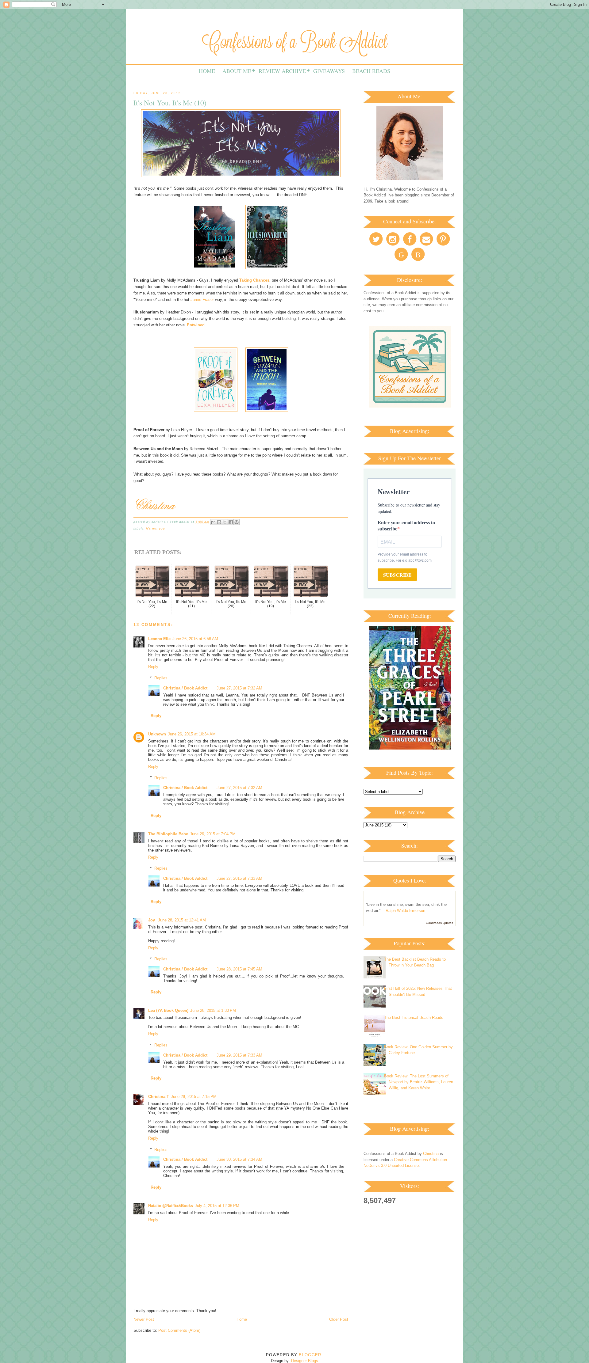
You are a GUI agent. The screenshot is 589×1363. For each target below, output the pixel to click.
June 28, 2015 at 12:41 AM (182, 920)
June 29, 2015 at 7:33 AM (239, 1055)
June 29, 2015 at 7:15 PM (194, 1096)
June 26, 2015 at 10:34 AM (192, 734)
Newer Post (143, 1319)
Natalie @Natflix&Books (170, 1205)
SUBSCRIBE (397, 574)
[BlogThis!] (219, 522)
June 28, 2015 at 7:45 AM (239, 969)
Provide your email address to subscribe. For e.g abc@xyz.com (405, 557)
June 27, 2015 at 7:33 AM (239, 878)
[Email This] (213, 522)
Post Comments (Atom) (179, 1330)
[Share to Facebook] (231, 522)
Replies (160, 678)
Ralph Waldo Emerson (405, 910)
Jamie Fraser (202, 299)
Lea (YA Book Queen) (168, 1010)
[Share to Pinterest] (236, 522)
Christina (431, 1153)
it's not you (155, 528)
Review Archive (282, 70)
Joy (152, 920)
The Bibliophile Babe (168, 834)
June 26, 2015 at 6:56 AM (195, 638)
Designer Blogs (304, 1360)
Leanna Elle (159, 638)
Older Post (338, 1319)
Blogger (310, 1355)
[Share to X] (225, 522)
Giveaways (329, 70)
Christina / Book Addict (185, 688)
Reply (153, 666)
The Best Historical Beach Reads (413, 1017)
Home (207, 70)
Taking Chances (254, 280)
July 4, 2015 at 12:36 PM (217, 1205)
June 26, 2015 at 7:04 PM (213, 834)
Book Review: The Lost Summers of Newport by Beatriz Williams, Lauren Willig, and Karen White (418, 1082)
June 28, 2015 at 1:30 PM (213, 1010)
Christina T (158, 1096)
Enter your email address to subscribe (406, 525)
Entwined (196, 325)
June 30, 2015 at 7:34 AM (239, 1159)
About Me (236, 70)
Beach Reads (371, 70)
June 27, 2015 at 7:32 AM (239, 688)
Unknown (157, 734)
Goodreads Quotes (439, 922)
